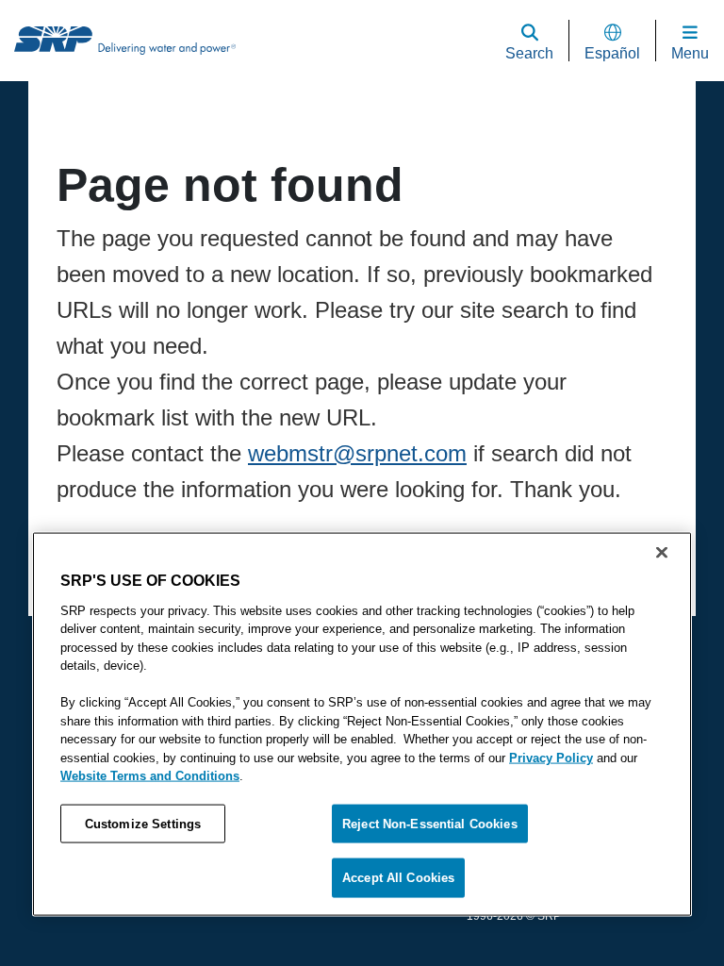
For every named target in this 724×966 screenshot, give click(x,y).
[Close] (662, 609)
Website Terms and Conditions (142, 832)
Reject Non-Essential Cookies (429, 881)
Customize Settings (143, 881)
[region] (362, 754)
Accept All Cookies (600, 881)
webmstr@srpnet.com (357, 453)
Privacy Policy (546, 815)
